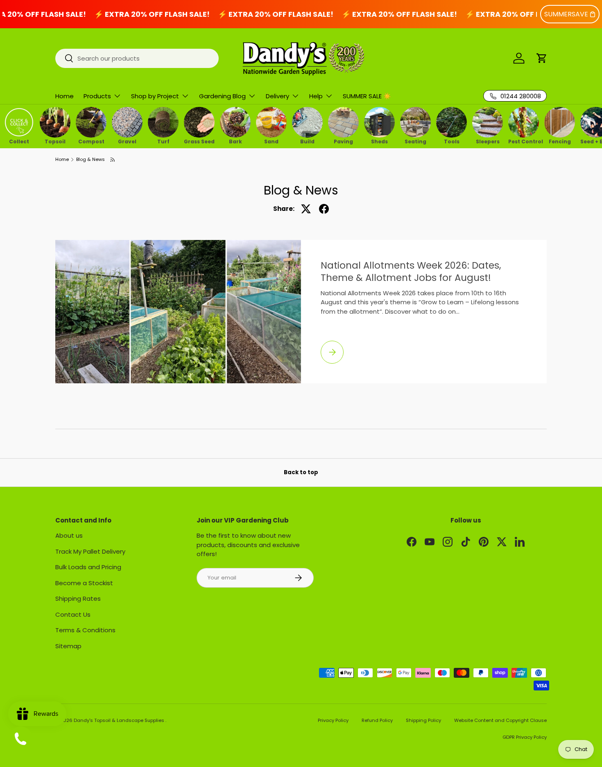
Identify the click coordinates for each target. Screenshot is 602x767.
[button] (542, 58)
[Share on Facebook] (324, 209)
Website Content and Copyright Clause (500, 720)
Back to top (301, 472)
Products (97, 96)
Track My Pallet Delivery (90, 551)
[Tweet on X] (306, 209)
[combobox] (137, 58)
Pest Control (523, 141)
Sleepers (488, 141)
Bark (235, 141)
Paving (343, 141)
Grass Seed (199, 141)
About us (69, 535)
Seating (415, 141)
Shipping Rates (78, 598)
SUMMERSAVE (566, 14)
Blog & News (90, 159)
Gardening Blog (222, 96)
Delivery (277, 96)
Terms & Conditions (85, 630)
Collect (19, 141)
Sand (271, 141)
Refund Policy (377, 720)
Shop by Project (155, 96)
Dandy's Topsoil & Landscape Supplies (119, 720)
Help (316, 96)
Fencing (560, 141)
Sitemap (68, 646)
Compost (91, 141)
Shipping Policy (423, 720)
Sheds (379, 141)
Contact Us (73, 614)
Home (64, 96)
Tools (451, 141)
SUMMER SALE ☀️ (367, 96)
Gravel (127, 141)
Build (307, 141)
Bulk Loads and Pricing (88, 567)
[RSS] (113, 160)
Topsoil (55, 141)
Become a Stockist (84, 583)
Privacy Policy (333, 720)
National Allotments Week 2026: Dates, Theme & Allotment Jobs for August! (411, 271)
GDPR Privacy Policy (524, 737)
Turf (163, 141)
